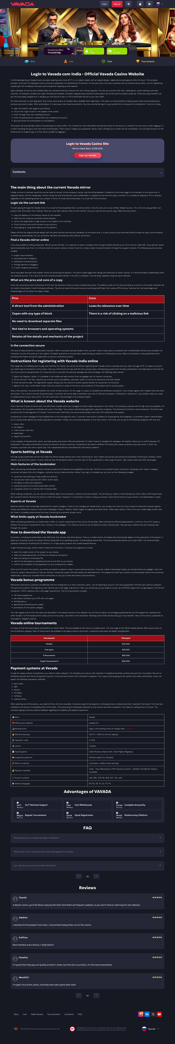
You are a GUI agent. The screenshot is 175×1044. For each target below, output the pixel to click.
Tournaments (53, 1014)
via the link (129, 729)
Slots (16, 1014)
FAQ (80, 1014)
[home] (22, 4)
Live (25, 1014)
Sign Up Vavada (87, 155)
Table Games (37, 1014)
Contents (69, 1014)
